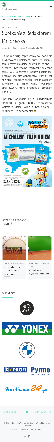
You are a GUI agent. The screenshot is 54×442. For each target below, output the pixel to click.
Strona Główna (9, 16)
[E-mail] (25, 436)
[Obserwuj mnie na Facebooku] (29, 436)
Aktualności (23, 16)
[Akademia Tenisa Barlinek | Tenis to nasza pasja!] (4, 4)
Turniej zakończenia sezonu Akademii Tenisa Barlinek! (12, 270)
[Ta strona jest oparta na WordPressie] (16, 429)
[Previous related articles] (42, 229)
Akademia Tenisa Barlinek (22, 423)
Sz (9, 48)
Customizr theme (41, 429)
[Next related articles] (49, 229)
